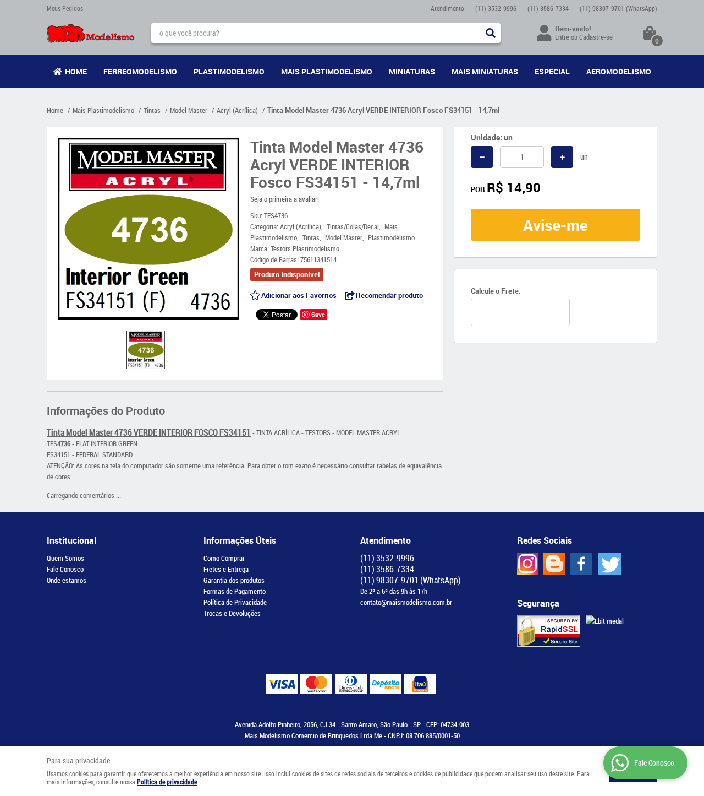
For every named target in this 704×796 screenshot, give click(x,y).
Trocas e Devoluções (232, 613)
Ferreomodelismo (140, 71)
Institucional (71, 540)
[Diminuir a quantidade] (482, 157)
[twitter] (609, 564)
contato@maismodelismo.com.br (406, 602)
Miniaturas (412, 71)
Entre (562, 37)
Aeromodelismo (618, 71)
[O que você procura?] (491, 33)
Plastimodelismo (229, 71)
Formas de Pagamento (235, 591)
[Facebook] (581, 564)
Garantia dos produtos (234, 580)
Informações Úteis (240, 540)
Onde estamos (66, 580)
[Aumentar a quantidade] (562, 157)
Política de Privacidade (235, 602)
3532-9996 (495, 8)
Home (76, 71)
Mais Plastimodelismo (326, 71)
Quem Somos (65, 558)
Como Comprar (224, 558)
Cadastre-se (596, 37)
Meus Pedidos (65, 8)
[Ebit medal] (605, 620)
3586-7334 (548, 8)
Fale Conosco (65, 569)
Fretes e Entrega (226, 569)
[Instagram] (527, 564)
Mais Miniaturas (485, 71)
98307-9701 (618, 8)
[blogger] (554, 564)
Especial (552, 71)
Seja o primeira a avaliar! (284, 199)
